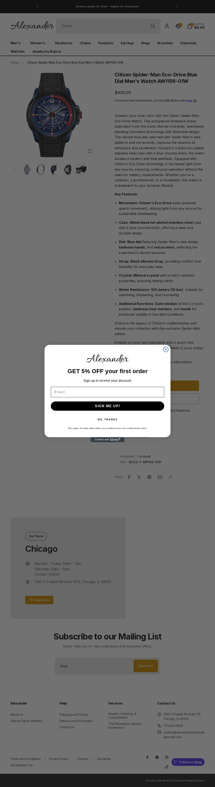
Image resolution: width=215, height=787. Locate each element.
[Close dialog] (165, 349)
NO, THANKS (108, 419)
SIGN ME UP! (107, 406)
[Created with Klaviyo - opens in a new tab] (107, 439)
